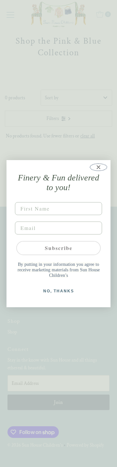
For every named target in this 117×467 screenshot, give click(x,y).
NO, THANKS (58, 291)
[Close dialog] (98, 167)
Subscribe (58, 248)
